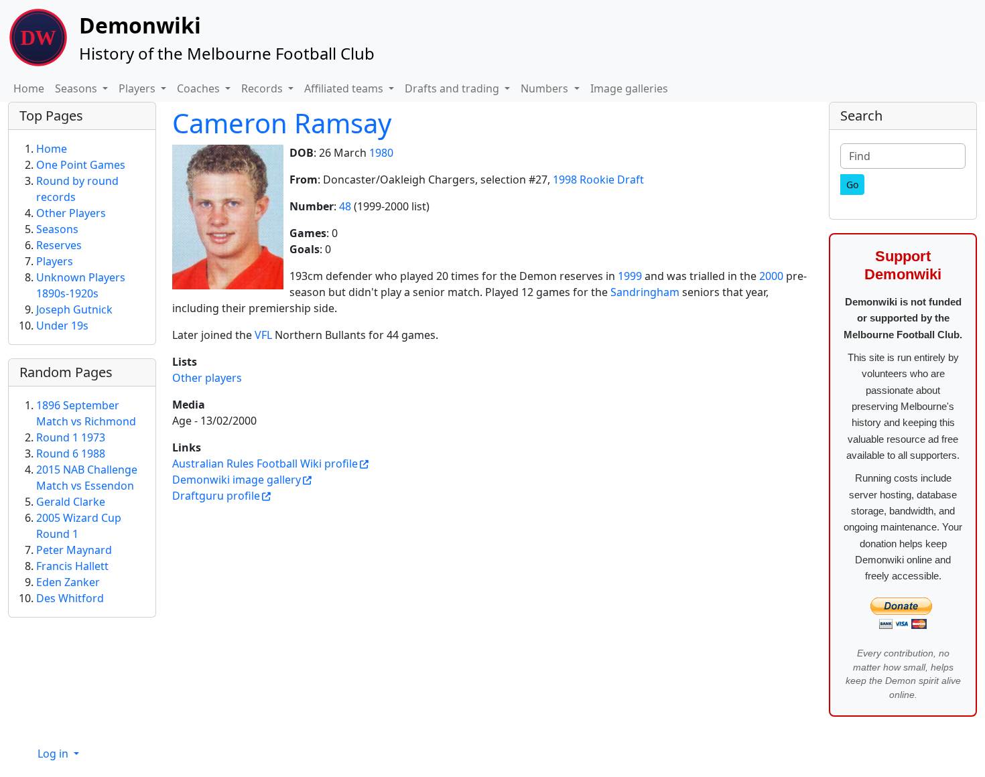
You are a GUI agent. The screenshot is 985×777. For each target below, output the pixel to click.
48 (345, 206)
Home (28, 88)
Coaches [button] (199, 88)
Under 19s (62, 325)
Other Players (71, 213)
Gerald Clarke (70, 501)
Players (54, 261)
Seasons (57, 229)
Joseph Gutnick (74, 309)
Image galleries (629, 88)
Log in (54, 753)
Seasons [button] (77, 88)
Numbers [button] (546, 88)
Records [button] (263, 88)
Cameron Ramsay (281, 122)
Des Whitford (70, 598)
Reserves (59, 245)
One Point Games (80, 164)
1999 (630, 276)
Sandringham (644, 292)
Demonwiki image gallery (236, 479)
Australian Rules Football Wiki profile (265, 463)
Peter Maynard (74, 550)
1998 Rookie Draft (598, 179)
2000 (771, 276)
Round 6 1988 (70, 453)
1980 (381, 152)
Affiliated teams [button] (345, 88)
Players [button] (138, 88)
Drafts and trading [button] (453, 88)
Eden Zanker (68, 582)
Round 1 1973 (70, 437)
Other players (207, 377)
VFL (263, 335)
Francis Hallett (72, 566)
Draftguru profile (216, 495)
